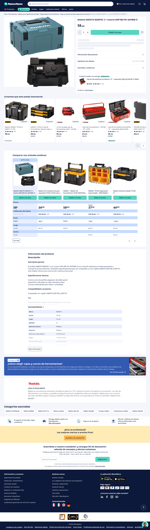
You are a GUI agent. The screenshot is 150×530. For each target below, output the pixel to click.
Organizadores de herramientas (49, 14)
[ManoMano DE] (68, 505)
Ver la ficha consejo (117, 372)
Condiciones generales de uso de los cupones (20, 502)
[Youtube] (116, 497)
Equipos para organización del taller (28, 14)
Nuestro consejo (57, 478)
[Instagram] (112, 497)
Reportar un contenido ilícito (14, 490)
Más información (100, 466)
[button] (111, 80)
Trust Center (77, 527)
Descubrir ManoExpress (60, 496)
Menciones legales (41, 527)
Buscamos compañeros (12, 496)
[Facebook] (107, 497)
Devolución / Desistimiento (13, 481)
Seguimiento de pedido (12, 478)
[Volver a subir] (143, 507)
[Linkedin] (102, 497)
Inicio (5, 14)
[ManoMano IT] (58, 505)
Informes (130, 527)
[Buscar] (29, 3)
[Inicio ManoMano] (14, 4)
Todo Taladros (89, 90)
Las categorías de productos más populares (67, 481)
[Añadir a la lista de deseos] (142, 32)
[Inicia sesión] (139, 4)
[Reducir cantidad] (80, 32)
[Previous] (129, 240)
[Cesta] (144, 4)
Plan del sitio (28, 527)
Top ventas (56, 493)
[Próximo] (143, 145)
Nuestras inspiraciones (60, 490)
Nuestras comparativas (60, 484)
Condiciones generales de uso (94, 527)
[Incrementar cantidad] (88, 32)
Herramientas (13, 14)
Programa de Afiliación (12, 499)
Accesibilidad (139, 527)
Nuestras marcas (58, 487)
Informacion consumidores (115, 527)
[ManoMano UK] (63, 505)
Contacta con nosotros (11, 487)
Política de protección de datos (60, 527)
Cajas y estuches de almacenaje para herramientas (75, 14)
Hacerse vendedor (10, 493)
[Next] (135, 240)
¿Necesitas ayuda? (10, 484)
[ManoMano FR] (53, 505)
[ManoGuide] (145, 524)
